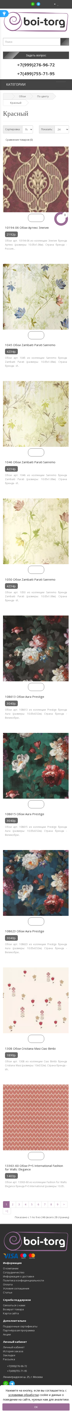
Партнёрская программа (19, 1330)
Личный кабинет (14, 1347)
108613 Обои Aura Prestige (24, 697)
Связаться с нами (14, 1305)
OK (36, 1407)
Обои (22, 96)
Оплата (8, 1284)
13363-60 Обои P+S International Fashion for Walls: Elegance (34, 1167)
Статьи (7, 1292)
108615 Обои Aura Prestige (24, 814)
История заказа (13, 1351)
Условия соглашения (16, 1288)
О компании (10, 1268)
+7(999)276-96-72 (17, 1366)
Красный (15, 103)
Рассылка (9, 1359)
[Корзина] (62, 4)
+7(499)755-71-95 (17, 1371)
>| (6, 1211)
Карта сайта (11, 1313)
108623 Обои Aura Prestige (24, 931)
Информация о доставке (18, 1276)
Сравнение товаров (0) (19, 139)
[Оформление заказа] (66, 4)
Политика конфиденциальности (23, 1280)
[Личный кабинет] (53, 4)
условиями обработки (23, 1395)
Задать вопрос (36, 55)
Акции (7, 1334)
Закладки (9, 1355)
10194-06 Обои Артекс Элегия (27, 228)
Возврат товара (13, 1309)
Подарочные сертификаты (20, 1326)
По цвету (43, 96)
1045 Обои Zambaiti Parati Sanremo (30, 345)
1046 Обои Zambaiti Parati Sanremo (30, 462)
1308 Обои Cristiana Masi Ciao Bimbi (30, 1048)
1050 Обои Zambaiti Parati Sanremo (30, 579)
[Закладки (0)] (58, 4)
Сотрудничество (13, 1272)
